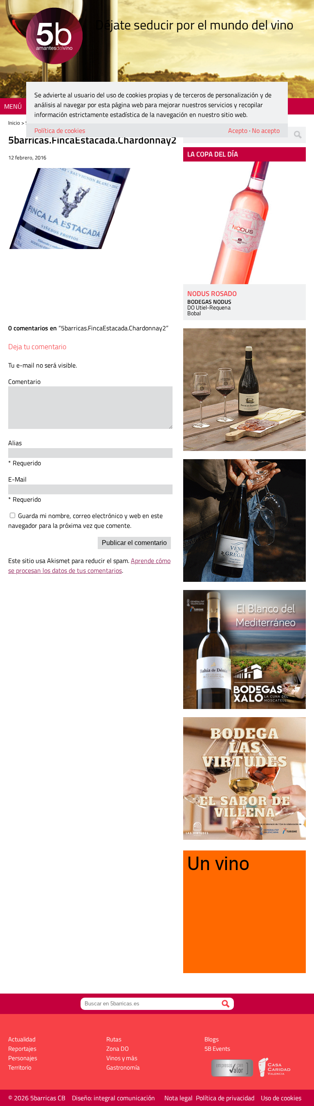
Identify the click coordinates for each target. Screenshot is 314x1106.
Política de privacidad (225, 1098)
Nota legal (178, 1098)
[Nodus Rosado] (244, 223)
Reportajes (22, 1048)
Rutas (113, 1039)
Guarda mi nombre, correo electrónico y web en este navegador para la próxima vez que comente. (85, 520)
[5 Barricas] (54, 37)
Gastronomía (123, 1067)
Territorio (19, 1067)
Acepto (237, 130)
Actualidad (22, 1039)
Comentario (24, 381)
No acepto (266, 130)
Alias (15, 443)
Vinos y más (121, 1058)
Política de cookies (59, 130)
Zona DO (117, 1048)
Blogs (211, 1039)
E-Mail (17, 479)
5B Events (217, 1048)
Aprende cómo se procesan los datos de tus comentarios (89, 565)
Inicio (14, 123)
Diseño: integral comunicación (113, 1098)
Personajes (22, 1058)
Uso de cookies (281, 1098)
